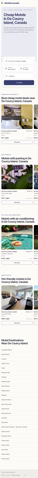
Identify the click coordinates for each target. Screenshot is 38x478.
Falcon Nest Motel (6, 193)
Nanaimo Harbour (6, 399)
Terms (8, 475)
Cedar (3, 368)
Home (5, 9)
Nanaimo (3, 395)
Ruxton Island (5, 445)
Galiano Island (5, 431)
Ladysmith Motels (6, 350)
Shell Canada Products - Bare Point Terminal (14, 427)
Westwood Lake (6, 413)
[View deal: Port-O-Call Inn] (17, 116)
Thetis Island (5, 440)
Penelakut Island (6, 436)
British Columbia (18, 9)
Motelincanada (12, 3)
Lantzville (4, 418)
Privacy (3, 475)
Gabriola (3, 377)
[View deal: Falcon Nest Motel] (17, 177)
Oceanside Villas (6, 314)
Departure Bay (5, 372)
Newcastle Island (6, 404)
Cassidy (3, 359)
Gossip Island (5, 458)
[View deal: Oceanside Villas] (17, 297)
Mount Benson (5, 386)
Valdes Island (5, 454)
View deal (17, 142)
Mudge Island (5, 390)
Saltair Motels (5, 354)
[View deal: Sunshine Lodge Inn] (17, 237)
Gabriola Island (5, 381)
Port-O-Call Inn (5, 133)
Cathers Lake (5, 363)
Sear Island (4, 449)
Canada (10, 9)
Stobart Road (5, 409)
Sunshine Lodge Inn (7, 253)
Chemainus (4, 422)
